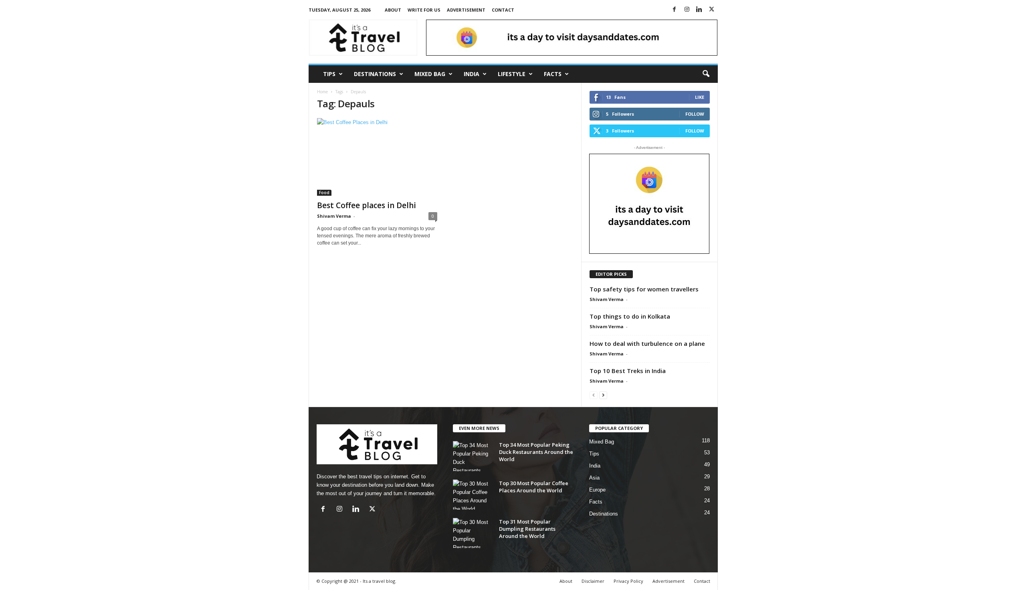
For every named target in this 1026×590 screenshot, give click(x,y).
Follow (694, 114)
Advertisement (466, 10)
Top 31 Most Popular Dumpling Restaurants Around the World (527, 529)
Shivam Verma (334, 216)
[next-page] (603, 395)
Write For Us (424, 10)
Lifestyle (511, 74)
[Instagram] (687, 10)
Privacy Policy (628, 581)
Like (699, 97)
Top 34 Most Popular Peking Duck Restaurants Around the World (536, 452)
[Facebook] (674, 10)
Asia (594, 478)
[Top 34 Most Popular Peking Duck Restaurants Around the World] (473, 456)
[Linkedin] (699, 10)
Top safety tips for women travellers (644, 289)
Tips (329, 74)
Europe (597, 490)
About (393, 10)
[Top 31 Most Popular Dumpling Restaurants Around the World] (473, 533)
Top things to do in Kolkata (630, 316)
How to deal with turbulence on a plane (647, 343)
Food (324, 192)
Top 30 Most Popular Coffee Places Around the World (533, 487)
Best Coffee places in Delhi (366, 205)
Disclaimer (593, 581)
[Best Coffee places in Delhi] (377, 157)
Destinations (375, 74)
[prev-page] (594, 395)
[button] (706, 74)
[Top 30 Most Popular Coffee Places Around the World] (473, 495)
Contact (503, 10)
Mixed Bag (429, 74)
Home (322, 91)
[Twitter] (712, 10)
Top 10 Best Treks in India (628, 371)
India (471, 74)
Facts (552, 74)
